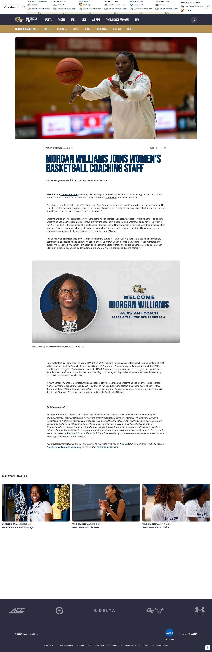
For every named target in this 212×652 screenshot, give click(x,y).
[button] (24, 7)
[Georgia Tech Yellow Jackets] (26, 19)
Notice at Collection (132, 645)
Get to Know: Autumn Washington (18, 527)
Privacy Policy (49, 645)
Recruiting (101, 28)
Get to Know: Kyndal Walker (156, 527)
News (87, 28)
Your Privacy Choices (114, 645)
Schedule (62, 28)
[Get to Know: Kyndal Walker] (176, 503)
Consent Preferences (65, 645)
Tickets (61, 19)
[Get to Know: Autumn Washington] (36, 503)
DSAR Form (99, 645)
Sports (48, 19)
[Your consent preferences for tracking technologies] (207, 647)
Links (39, 13)
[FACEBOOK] (161, 148)
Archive (117, 28)
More (130, 28)
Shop (84, 19)
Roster (47, 28)
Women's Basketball (54, 148)
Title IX (145, 645)
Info (137, 19)
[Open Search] (194, 20)
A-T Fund (96, 19)
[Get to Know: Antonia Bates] (106, 503)
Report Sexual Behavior (159, 645)
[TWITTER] (157, 148)
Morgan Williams (68, 194)
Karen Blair (111, 197)
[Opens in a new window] (17, 610)
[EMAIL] (165, 148)
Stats (76, 28)
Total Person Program (117, 19)
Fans (73, 19)
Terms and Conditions (84, 645)
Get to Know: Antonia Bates (85, 527)
